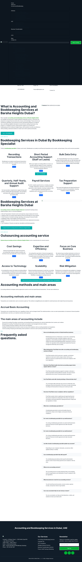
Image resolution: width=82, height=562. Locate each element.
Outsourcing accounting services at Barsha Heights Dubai (15, 240)
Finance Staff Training (20, 20)
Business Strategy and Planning (23, 33)
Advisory (13, 10)
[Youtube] (72, 553)
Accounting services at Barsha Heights (10, 209)
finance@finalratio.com (39, 89)
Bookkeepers (30, 148)
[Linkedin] (69, 553)
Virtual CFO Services (20, 36)
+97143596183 (20, 89)
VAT (12, 21)
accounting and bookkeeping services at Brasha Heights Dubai (23, 117)
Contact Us (13, 39)
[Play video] (61, 511)
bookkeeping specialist (10, 148)
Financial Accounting (20, 9)
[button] (39, 42)
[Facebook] (65, 553)
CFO (12, 35)
